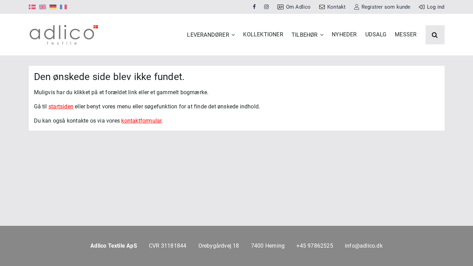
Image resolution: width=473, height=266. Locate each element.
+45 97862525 (314, 245)
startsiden (60, 106)
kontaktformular (141, 120)
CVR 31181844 (167, 245)
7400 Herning (268, 245)
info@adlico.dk (364, 245)
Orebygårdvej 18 (218, 245)
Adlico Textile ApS (113, 245)
